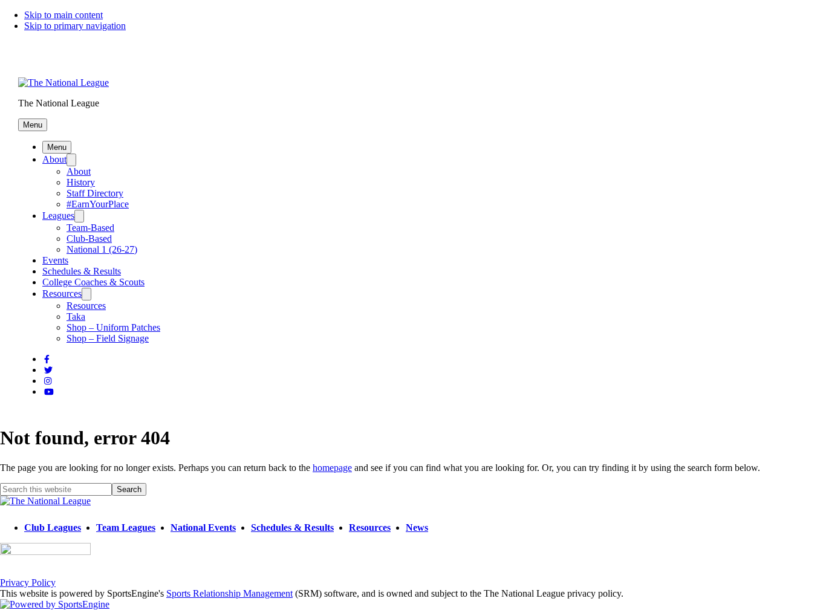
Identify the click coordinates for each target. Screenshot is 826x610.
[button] (32, 124)
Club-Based (89, 238)
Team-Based (90, 227)
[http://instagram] (47, 381)
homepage (332, 467)
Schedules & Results (81, 271)
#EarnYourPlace (98, 204)
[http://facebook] (47, 359)
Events (55, 260)
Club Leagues (52, 527)
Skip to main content (63, 15)
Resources (62, 293)
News (417, 527)
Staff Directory (95, 193)
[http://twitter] (48, 370)
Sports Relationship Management (229, 593)
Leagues (58, 215)
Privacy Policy (28, 582)
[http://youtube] (49, 392)
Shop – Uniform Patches (113, 327)
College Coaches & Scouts (93, 282)
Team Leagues (125, 527)
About (54, 159)
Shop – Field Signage (108, 338)
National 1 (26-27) (102, 249)
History (81, 182)
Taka (76, 316)
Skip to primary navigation (75, 26)
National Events (203, 527)
